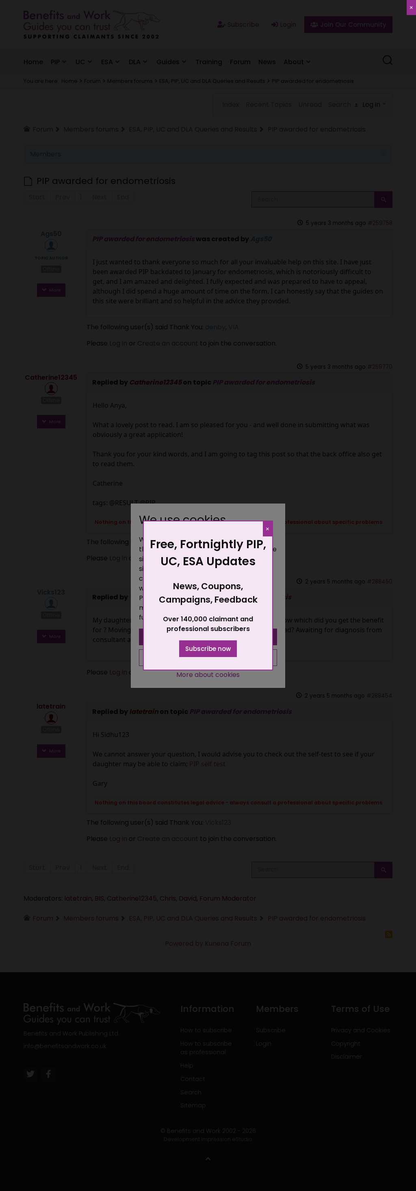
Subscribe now (208, 648)
